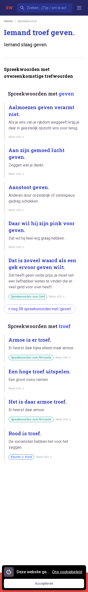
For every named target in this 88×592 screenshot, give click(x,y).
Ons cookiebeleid (67, 572)
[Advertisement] (44, 515)
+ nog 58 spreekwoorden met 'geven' (39, 309)
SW (9, 7)
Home (8, 21)
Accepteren (48, 585)
